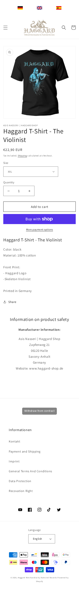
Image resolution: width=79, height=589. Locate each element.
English (37, 539)
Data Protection (20, 481)
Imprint (14, 461)
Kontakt (14, 441)
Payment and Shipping (25, 451)
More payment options (39, 229)
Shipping (22, 155)
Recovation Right (21, 491)
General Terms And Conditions (30, 471)
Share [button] (12, 302)
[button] (5, 27)
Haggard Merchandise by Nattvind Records (37, 577)
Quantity (8, 182)
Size (5, 163)
